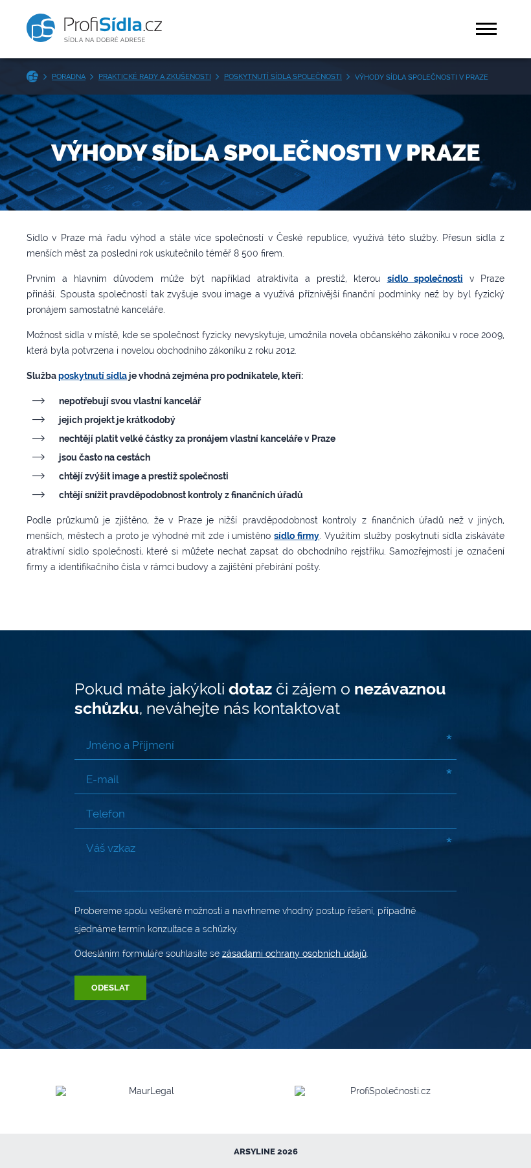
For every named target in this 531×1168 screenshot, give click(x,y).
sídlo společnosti (425, 278)
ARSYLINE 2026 (266, 1151)
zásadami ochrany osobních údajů (294, 953)
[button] (488, 28)
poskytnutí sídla (92, 376)
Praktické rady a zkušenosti (154, 77)
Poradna (68, 77)
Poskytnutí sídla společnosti (283, 77)
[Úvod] (35, 76)
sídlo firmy (296, 536)
